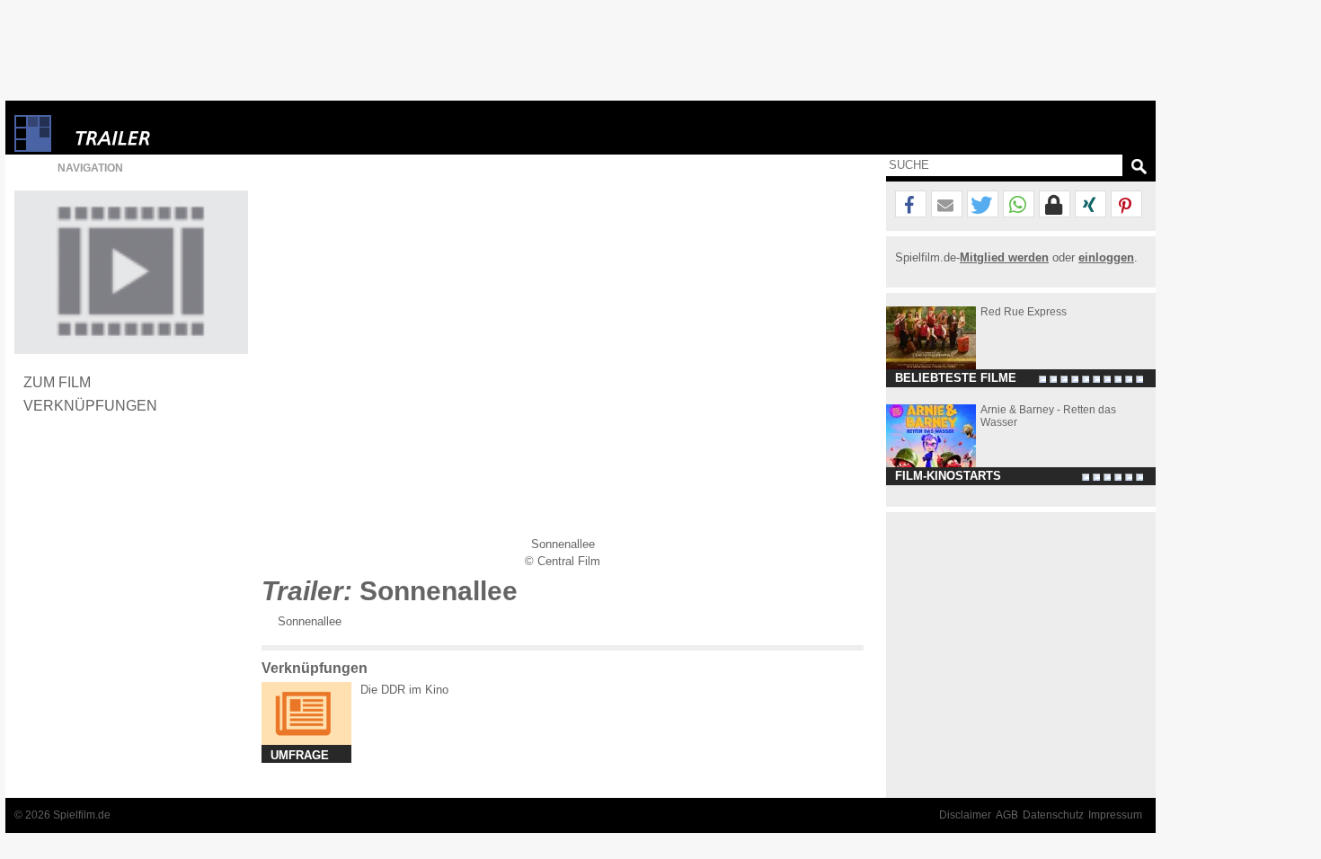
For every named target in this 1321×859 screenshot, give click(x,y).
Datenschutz (1053, 815)
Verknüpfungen (90, 405)
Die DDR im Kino (404, 689)
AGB (1007, 815)
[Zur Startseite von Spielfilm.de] (32, 148)
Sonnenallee (309, 621)
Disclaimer (965, 815)
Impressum (1115, 815)
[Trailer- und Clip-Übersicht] (167, 133)
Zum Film (57, 382)
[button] (911, 204)
